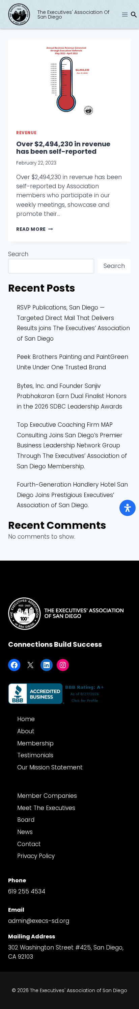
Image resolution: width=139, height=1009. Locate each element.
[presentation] (69, 81)
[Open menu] (124, 14)
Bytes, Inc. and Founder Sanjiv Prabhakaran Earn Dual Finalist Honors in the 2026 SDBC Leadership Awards (72, 396)
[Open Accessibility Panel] (127, 508)
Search (18, 254)
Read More (34, 229)
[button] (134, 16)
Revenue (26, 133)
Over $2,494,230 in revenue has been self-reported (63, 147)
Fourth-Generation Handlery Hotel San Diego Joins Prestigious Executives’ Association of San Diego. (72, 495)
